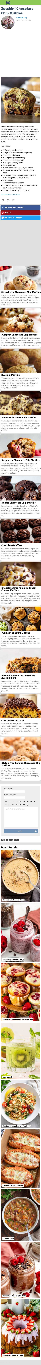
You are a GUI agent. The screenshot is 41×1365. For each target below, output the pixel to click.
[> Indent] (34, 801)
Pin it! (8, 212)
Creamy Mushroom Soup (13, 900)
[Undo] (6, 801)
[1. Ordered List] (27, 801)
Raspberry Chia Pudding (13, 960)
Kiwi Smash (8, 1077)
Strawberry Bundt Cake (13, 1355)
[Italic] (17, 801)
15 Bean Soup (8, 1239)
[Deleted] (20, 801)
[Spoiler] (20, 805)
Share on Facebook (14, 207)
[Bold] (13, 801)
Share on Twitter (13, 217)
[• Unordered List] (24, 801)
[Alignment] (24, 805)
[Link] (17, 805)
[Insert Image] (6, 805)
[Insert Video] (9, 805)
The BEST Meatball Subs (13, 1185)
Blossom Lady (21, 18)
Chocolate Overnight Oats (14, 1296)
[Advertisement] (20, 52)
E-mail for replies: (10, 795)
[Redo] (9, 801)
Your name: (8, 789)
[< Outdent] (31, 801)
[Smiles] (27, 805)
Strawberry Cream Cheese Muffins (18, 1019)
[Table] (13, 805)
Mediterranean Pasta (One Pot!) (17, 1126)
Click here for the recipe (10, 194)
